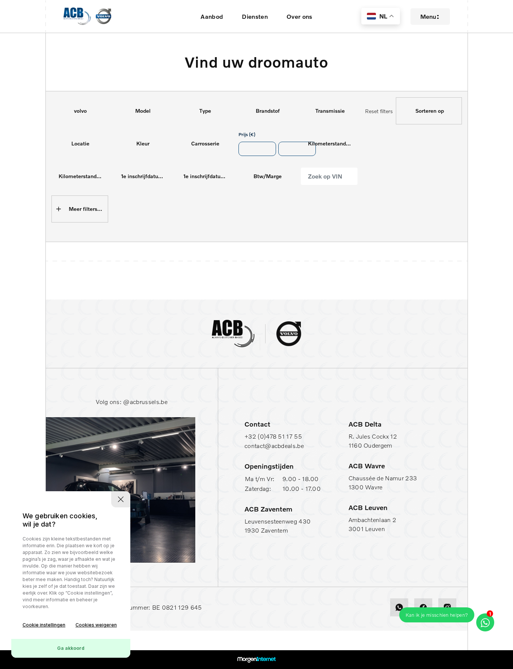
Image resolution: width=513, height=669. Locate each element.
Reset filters (379, 111)
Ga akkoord (70, 648)
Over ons (299, 16)
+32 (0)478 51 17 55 (273, 436)
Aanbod (212, 16)
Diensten (255, 16)
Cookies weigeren (96, 625)
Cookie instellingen (44, 625)
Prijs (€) (246, 134)
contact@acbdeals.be (274, 446)
